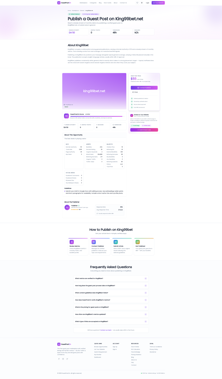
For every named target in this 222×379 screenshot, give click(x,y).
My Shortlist (97, 354)
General (82, 10)
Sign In (115, 349)
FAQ (132, 362)
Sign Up (115, 347)
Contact (133, 365)
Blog (100, 3)
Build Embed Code (145, 130)
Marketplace (83, 3)
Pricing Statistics (136, 354)
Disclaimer (153, 352)
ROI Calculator (135, 349)
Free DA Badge (135, 352)
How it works (107, 3)
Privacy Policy (154, 349)
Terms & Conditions (156, 347)
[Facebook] (58, 358)
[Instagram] (63, 358)
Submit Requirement (100, 352)
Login (147, 3)
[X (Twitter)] (67, 358)
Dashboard (97, 357)
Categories (93, 3)
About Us (134, 360)
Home (69, 10)
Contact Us (123, 3)
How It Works (135, 347)
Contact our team (105, 330)
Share (136, 92)
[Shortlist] (137, 3)
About (115, 3)
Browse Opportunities (100, 347)
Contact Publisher (145, 88)
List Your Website (158, 3)
